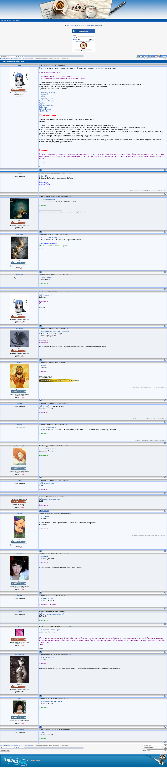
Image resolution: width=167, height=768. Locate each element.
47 (67, 362)
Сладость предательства (50, 499)
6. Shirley (42, 103)
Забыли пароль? (87, 41)
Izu (19, 196)
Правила (87, 25)
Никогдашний (46, 295)
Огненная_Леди (19, 729)
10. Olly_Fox (44, 111)
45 (67, 292)
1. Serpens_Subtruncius (47, 93)
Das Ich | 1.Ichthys (48, 657)
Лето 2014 (45, 176)
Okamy (19, 424)
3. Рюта (42, 97)
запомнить (78, 39)
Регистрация (79, 41)
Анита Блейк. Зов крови (50, 237)
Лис (19, 65)
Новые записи (70, 25)
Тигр (43, 732)
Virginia (19, 513)
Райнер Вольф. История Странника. (55, 331)
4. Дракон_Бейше (46, 99)
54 (67, 553)
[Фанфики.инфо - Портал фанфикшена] (15, 760)
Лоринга (19, 362)
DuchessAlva (19, 553)
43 (67, 234)
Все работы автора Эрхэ (50, 630)
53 (70, 513)
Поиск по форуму (96, 25)
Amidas (19, 403)
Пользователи (79, 25)
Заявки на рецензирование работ (43, 58)
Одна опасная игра (48, 427)
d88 (19, 698)
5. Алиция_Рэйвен (46, 101)
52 (67, 496)
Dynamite (19, 480)
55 (67, 595)
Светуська (19, 234)
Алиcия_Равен (19, 496)
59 (67, 698)
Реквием (44, 557)
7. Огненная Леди (46, 105)
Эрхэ (19, 627)
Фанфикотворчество (28, 58)
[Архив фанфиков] (152, 760)
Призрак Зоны (46, 406)
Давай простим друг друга (51, 701)
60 (70, 729)
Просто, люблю (47, 598)
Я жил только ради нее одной (52, 614)
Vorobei (19, 595)
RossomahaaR (19, 654)
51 (67, 480)
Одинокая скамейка (48, 199)
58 (70, 654)
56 (67, 611)
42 (70, 196)
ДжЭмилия (19, 274)
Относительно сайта (16, 58)
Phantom (19, 173)
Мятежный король (48, 483)
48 (67, 403)
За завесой (45, 516)
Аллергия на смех (48, 449)
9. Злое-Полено (45, 109)
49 (66, 424)
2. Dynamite (43, 95)
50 (67, 446)
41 (70, 173)
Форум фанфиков (5, 58)
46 (67, 328)
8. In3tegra (43, 107)
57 (70, 627)
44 (70, 274)
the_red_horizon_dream (19, 446)
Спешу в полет (47, 278)
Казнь (43, 365)
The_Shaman (19, 328)
